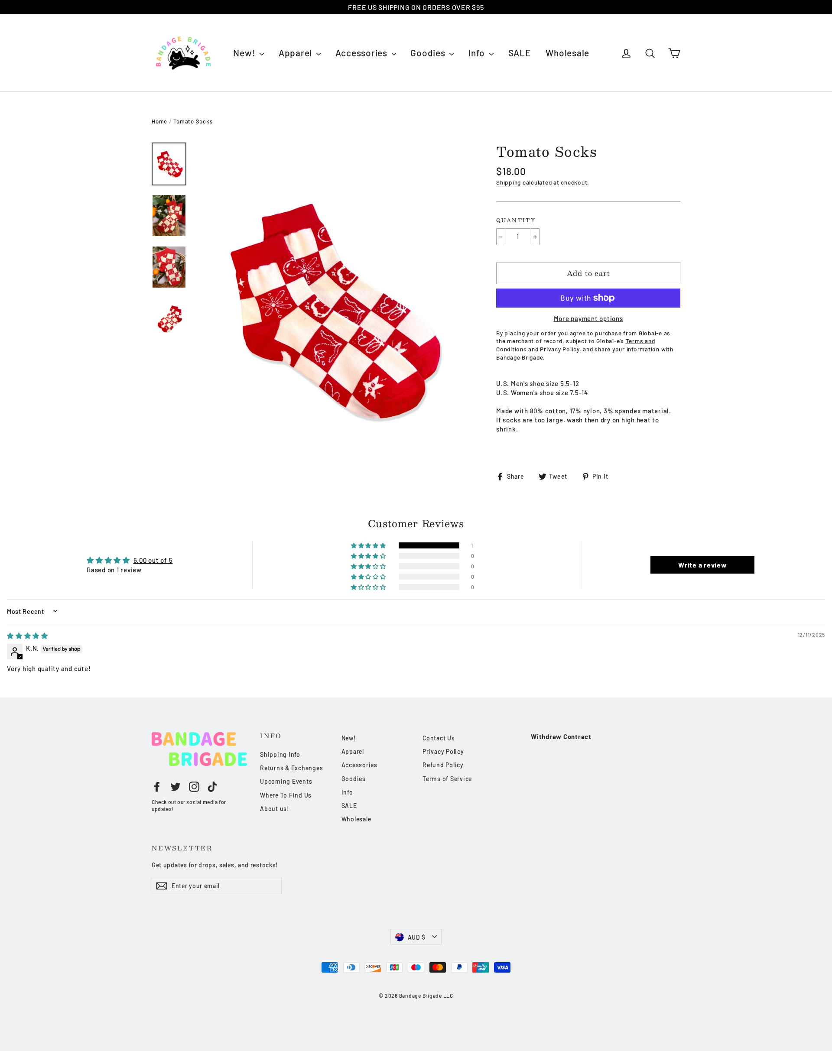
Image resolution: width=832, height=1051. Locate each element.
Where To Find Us (286, 795)
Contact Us (438, 738)
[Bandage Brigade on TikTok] (212, 786)
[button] (369, 545)
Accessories (362, 52)
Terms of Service (447, 778)
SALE (519, 52)
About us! (274, 808)
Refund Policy (443, 765)
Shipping (508, 182)
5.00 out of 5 (153, 560)
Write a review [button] (702, 565)
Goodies (428, 52)
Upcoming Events (286, 781)
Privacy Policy (443, 751)
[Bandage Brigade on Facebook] (157, 786)
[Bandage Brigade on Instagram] (194, 786)
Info (477, 52)
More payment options (588, 318)
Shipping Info (280, 754)
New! (245, 52)
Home (159, 121)
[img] (27, 635)
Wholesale (567, 52)
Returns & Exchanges (291, 768)
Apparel (296, 52)
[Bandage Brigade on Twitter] (175, 786)
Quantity (516, 220)
